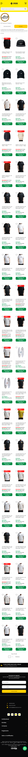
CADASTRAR (14, 691)
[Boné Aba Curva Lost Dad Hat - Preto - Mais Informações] (21, 74)
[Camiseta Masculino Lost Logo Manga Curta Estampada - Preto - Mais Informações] (21, 630)
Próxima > (17, 656)
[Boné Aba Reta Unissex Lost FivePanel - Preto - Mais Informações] (21, 43)
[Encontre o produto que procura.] (25, 9)
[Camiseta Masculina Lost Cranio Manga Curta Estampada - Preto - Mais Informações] (21, 105)
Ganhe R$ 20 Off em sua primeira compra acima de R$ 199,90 (14, 677)
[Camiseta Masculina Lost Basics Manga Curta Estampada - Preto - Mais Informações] (21, 166)
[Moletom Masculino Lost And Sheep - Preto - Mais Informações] (7, 43)
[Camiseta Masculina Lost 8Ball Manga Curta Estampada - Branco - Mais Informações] (7, 259)
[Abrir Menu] (2, 3)
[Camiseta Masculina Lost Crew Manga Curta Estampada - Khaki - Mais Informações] (7, 568)
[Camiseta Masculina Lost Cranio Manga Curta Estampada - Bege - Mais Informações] (7, 105)
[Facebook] (8, 715)
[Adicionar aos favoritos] (3, 38)
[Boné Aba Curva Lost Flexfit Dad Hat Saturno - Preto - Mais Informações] (7, 74)
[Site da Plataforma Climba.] (14, 748)
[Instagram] (12, 715)
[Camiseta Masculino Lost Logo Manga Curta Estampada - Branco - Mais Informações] (21, 599)
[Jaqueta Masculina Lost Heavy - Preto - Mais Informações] (7, 135)
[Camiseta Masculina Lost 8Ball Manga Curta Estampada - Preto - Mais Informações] (7, 228)
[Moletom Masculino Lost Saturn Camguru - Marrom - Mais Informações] (7, 166)
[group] (14, 665)
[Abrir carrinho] (25, 3)
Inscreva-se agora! (14, 675)
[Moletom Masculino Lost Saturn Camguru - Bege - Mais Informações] (21, 135)
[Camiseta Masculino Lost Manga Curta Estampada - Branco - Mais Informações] (21, 568)
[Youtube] (16, 715)
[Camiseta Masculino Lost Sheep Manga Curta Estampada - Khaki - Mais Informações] (21, 506)
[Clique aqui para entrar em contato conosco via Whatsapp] (25, 748)
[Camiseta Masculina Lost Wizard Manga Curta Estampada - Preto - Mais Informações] (21, 445)
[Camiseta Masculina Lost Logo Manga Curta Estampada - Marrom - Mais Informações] (7, 599)
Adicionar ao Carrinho (7, 62)
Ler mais (2, 33)
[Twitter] (19, 715)
